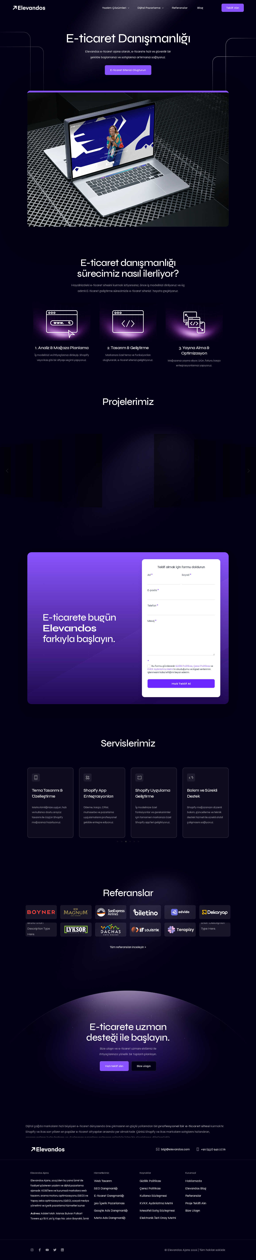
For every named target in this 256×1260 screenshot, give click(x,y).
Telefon (153, 605)
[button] (7, 471)
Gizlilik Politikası (183, 666)
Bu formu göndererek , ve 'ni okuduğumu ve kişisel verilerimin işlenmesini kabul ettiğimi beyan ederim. (180, 669)
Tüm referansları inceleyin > (128, 947)
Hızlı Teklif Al (181, 683)
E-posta (153, 590)
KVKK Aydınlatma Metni (160, 669)
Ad (150, 574)
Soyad (186, 574)
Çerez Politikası (201, 666)
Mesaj (152, 621)
